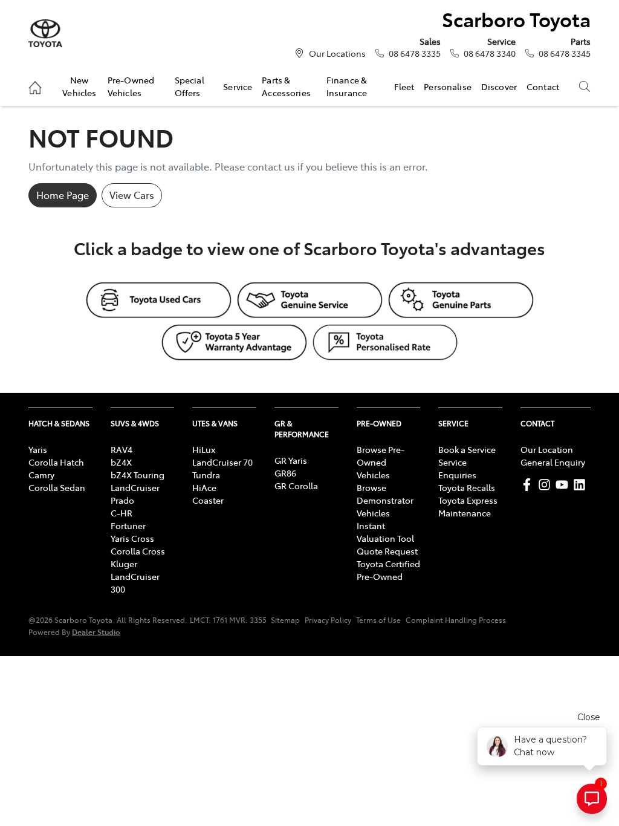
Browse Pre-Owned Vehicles (380, 462)
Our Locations (337, 53)
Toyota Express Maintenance (467, 506)
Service (237, 86)
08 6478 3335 (415, 53)
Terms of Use (378, 620)
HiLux (203, 449)
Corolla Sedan (56, 487)
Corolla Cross (138, 551)
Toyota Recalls (466, 487)
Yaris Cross (132, 538)
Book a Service (467, 449)
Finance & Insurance (346, 86)
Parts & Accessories (286, 86)
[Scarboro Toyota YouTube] (564, 484)
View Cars (131, 194)
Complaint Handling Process (456, 620)
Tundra (206, 475)
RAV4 (121, 449)
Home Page (62, 194)
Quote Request (387, 551)
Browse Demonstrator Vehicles (385, 500)
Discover (499, 86)
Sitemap (285, 620)
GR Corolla (296, 486)
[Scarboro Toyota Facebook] (529, 484)
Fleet (404, 86)
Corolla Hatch (56, 462)
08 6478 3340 (490, 53)
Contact (543, 86)
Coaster (208, 500)
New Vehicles (79, 86)
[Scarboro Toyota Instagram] (547, 484)
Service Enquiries (457, 468)
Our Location (546, 449)
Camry (41, 475)
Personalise (448, 86)
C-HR (121, 513)
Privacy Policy (328, 620)
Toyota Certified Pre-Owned (388, 570)
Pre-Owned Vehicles (131, 86)
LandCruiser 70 (222, 462)
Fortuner (128, 525)
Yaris (37, 449)
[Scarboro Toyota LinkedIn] (582, 484)
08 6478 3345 (565, 53)
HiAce (204, 487)
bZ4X (121, 462)
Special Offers (189, 86)
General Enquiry (552, 462)
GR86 (285, 473)
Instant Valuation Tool (385, 531)
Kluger (124, 564)
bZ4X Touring (137, 475)
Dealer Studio (96, 631)
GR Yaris (290, 460)
